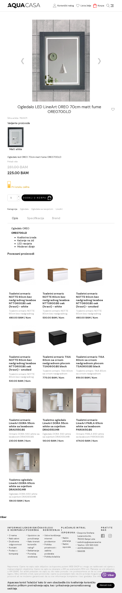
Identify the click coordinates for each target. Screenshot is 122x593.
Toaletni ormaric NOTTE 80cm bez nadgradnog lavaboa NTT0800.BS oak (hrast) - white (56, 300)
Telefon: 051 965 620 (87, 545)
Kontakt (13, 547)
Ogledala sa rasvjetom (42, 209)
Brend (56, 218)
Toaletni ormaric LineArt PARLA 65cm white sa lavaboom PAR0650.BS (89, 425)
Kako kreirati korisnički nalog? (34, 544)
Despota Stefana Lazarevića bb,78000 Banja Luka (86, 536)
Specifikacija (35, 218)
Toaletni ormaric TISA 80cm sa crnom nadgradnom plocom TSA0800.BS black (90, 361)
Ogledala (24, 209)
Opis (15, 218)
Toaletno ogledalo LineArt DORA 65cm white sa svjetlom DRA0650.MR (22, 484)
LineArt (59, 209)
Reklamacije (33, 550)
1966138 (81, 551)
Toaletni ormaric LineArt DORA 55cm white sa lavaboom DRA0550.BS (22, 425)
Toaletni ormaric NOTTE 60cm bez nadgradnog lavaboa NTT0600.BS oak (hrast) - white (22, 300)
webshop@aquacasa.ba (89, 542)
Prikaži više (12, 161)
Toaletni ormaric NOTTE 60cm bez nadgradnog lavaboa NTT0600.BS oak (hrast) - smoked (89, 300)
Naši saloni (14, 538)
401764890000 (85, 548)
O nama (13, 535)
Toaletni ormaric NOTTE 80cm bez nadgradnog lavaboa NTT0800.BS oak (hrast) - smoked (22, 363)
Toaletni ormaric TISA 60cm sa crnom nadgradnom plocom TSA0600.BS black (57, 361)
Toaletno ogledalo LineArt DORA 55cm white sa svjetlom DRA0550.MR (55, 425)
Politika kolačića (52, 556)
